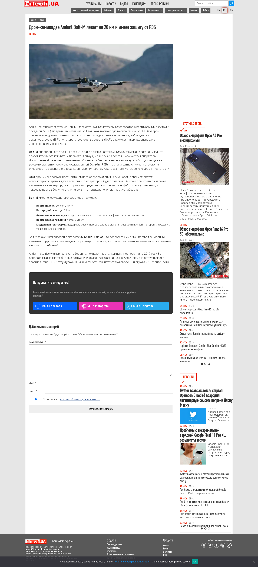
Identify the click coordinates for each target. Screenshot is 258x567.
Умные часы (137, 10)
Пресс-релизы (159, 4)
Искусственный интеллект (86, 10)
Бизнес (193, 10)
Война (206, 10)
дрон (42, 20)
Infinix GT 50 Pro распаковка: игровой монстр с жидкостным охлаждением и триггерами (204, 347)
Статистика (112, 551)
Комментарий (36, 342)
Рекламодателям (114, 544)
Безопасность (155, 10)
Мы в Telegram (143, 306)
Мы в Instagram (98, 306)
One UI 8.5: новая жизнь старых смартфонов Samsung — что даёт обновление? (202, 323)
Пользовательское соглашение (120, 554)
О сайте (111, 541)
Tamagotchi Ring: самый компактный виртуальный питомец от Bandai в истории (201, 524)
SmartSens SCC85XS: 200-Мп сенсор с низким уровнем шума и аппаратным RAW (203, 500)
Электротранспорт (176, 10)
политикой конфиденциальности (80, 399)
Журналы (167, 551)
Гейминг (108, 10)
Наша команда (113, 547)
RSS (165, 555)
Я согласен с (71, 399)
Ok (195, 561)
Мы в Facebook (52, 306)
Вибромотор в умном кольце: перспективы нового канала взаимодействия (201, 488)
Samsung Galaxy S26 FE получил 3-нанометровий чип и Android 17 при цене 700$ (205, 512)
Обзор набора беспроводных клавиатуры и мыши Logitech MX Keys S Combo (202, 311)
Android (121, 10)
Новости (110, 4)
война (33, 20)
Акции (165, 545)
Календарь (139, 4)
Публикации (93, 4)
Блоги (165, 548)
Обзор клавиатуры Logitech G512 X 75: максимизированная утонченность (199, 335)
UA (219, 10)
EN (231, 10)
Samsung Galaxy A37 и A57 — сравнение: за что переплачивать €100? (204, 359)
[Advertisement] (206, 46)
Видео (124, 4)
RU (224, 10)
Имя (32, 383)
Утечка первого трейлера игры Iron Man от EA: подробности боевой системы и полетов (203, 475)
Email (33, 391)
